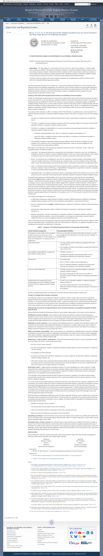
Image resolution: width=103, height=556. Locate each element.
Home (7, 23)
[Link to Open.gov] (87, 542)
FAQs (56, 4)
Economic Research (12, 542)
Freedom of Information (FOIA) (46, 533)
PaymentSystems (62, 19)
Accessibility (41, 544)
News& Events (19, 19)
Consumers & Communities (93, 19)
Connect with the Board (13, 547)
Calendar (25, 4)
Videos (61, 4)
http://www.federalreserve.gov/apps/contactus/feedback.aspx (48, 511)
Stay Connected (7, 4)
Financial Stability (12, 538)
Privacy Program (52, 542)
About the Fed (11, 531)
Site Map (39, 4)
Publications (32, 4)
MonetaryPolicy (29, 19)
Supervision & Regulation (17, 23)
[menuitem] (8, 20)
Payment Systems (12, 540)
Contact (66, 4)
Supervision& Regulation (41, 19)
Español (39, 540)
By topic (9, 32)
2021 (48, 23)
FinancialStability (52, 19)
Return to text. (81, 466)
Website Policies (42, 542)
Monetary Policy (11, 534)
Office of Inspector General (45, 535)
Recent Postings (17, 4)
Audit (52, 537)
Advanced (93, 4)
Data (82, 19)
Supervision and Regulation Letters (35, 23)
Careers (51, 4)
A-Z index (45, 4)
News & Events (11, 533)
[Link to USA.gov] (74, 542)
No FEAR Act (41, 539)
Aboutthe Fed (9, 19)
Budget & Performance (43, 537)
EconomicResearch (73, 19)
